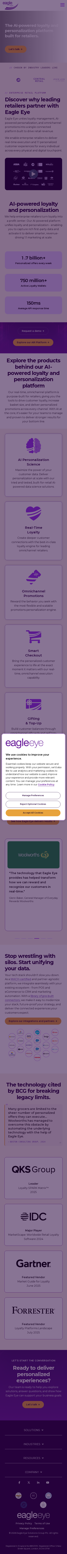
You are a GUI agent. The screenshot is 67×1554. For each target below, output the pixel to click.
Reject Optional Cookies (33, 804)
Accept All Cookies (33, 813)
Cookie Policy (46, 784)
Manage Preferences (33, 795)
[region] (33, 777)
